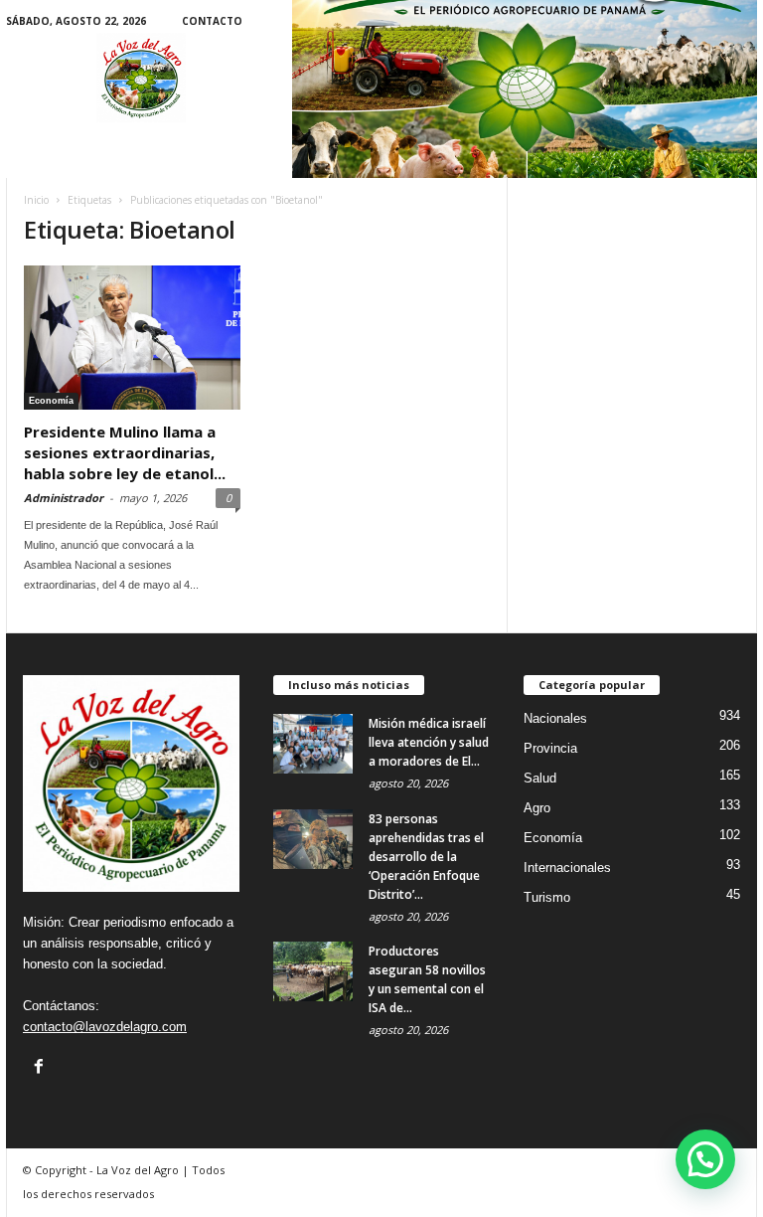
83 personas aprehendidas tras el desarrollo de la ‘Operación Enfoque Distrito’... (426, 856)
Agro (537, 807)
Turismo (547, 897)
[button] (705, 1159)
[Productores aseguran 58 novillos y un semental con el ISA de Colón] (313, 971)
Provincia (550, 748)
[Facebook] (39, 1066)
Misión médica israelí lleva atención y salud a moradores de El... (429, 742)
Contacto (212, 21)
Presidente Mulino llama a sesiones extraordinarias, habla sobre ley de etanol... (125, 452)
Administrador (63, 497)
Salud (540, 778)
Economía (51, 401)
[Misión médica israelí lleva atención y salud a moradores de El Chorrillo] (313, 744)
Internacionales (567, 867)
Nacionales (555, 718)
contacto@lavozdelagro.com (105, 1026)
